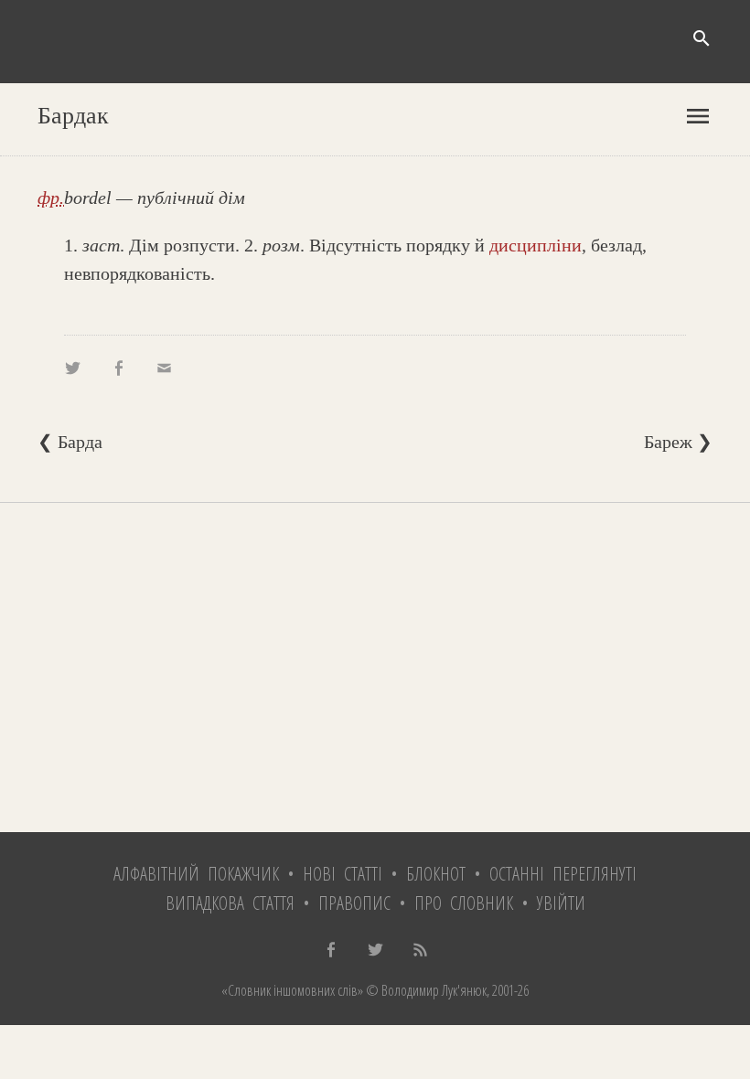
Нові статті (342, 873)
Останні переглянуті (563, 873)
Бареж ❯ (678, 442)
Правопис (354, 903)
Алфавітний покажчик (196, 873)
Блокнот (436, 873)
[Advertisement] (375, 668)
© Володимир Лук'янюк (425, 990)
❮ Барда (70, 442)
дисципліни (535, 245)
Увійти (561, 903)
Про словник (463, 903)
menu (697, 116)
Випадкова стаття (230, 903)
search (701, 38)
